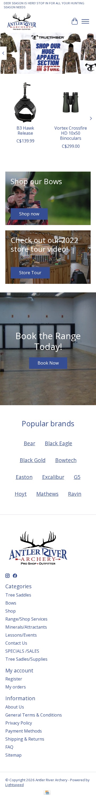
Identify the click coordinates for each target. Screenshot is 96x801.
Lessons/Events (21, 635)
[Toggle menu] (85, 21)
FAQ (9, 747)
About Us (14, 707)
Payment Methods (23, 731)
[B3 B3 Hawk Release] (25, 102)
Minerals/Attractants (26, 627)
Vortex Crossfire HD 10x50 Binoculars (70, 133)
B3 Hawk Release (25, 130)
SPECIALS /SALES (22, 651)
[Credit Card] (47, 793)
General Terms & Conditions (33, 715)
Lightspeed (14, 784)
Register (13, 679)
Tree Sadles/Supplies (26, 659)
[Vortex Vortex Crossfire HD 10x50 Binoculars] (71, 102)
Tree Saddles (18, 595)
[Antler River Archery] (21, 21)
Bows (10, 603)
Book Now (48, 363)
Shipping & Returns (24, 739)
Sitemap (13, 755)
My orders (15, 687)
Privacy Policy (18, 723)
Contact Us (16, 643)
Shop (10, 611)
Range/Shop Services (26, 619)
